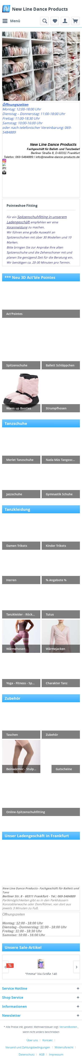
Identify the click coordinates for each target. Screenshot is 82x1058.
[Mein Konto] (65, 21)
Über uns (32, 1040)
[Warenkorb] (75, 21)
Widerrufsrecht (64, 1047)
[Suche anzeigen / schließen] (44, 21)
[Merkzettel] (54, 21)
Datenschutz (26, 1054)
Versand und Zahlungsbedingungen (27, 1047)
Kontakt (47, 1040)
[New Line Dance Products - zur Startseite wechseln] (6, 8)
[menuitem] (11, 21)
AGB (41, 1054)
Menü (15, 20)
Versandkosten (68, 1027)
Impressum (56, 1054)
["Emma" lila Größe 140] (41, 964)
